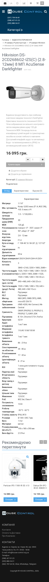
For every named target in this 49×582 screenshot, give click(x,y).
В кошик (9, 499)
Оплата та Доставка (11, 533)
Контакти (6, 530)
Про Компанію (8, 536)
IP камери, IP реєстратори (15, 43)
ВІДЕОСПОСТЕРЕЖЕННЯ (22, 40)
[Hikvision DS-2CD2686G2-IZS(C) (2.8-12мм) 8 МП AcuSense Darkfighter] (25, 93)
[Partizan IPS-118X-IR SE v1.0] (17, 468)
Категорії (13, 30)
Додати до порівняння (21, 174)
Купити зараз (14, 164)
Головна (5, 40)
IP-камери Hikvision (37, 43)
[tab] (7, 191)
